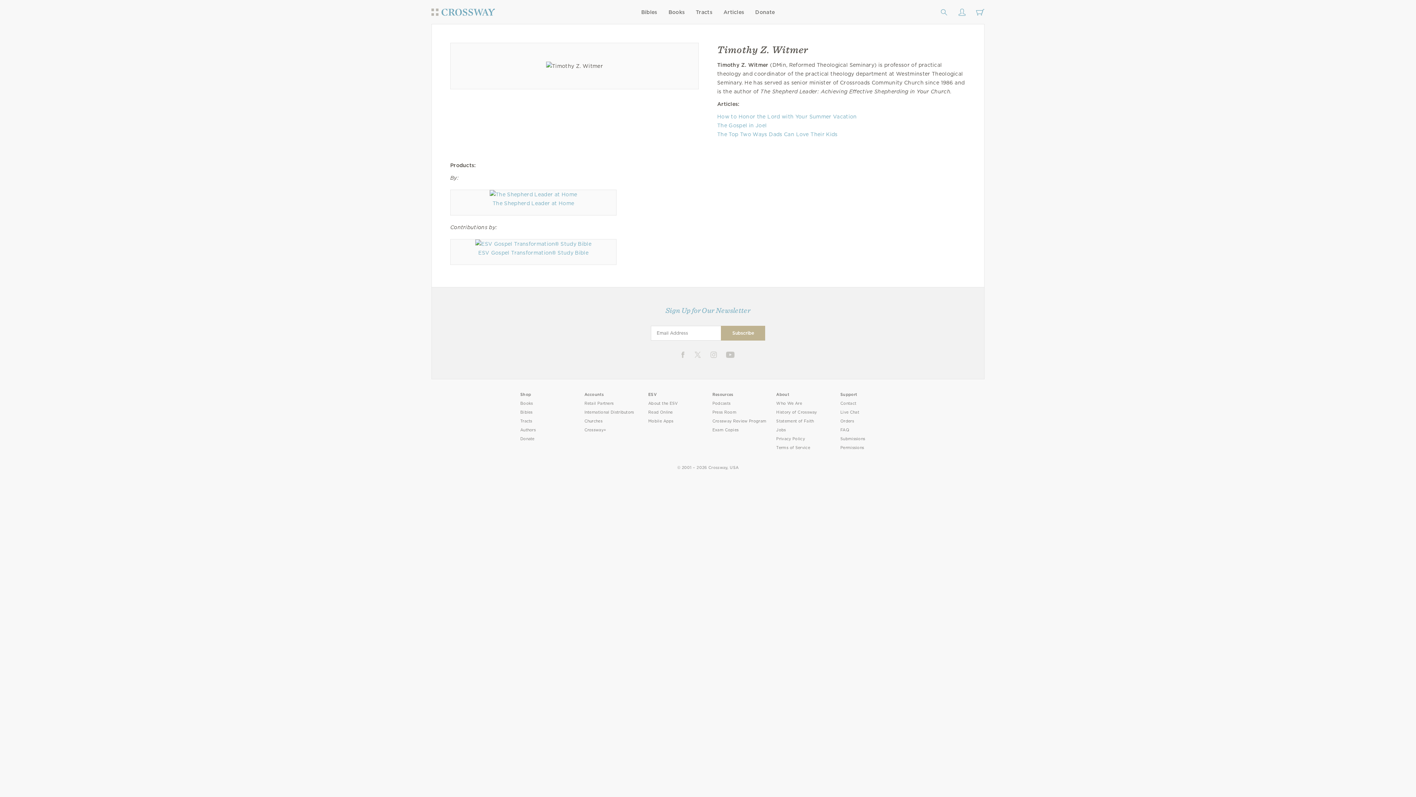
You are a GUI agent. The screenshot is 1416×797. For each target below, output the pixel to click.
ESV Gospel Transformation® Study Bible (533, 253)
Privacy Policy (790, 439)
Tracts (704, 12)
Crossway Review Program (739, 421)
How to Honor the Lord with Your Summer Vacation (787, 117)
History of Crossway (796, 412)
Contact (848, 403)
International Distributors (609, 412)
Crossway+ (595, 430)
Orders (847, 421)
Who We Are (789, 403)
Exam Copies (725, 430)
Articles (733, 12)
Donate (765, 12)
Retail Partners (599, 403)
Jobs (781, 430)
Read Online (660, 412)
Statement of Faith (795, 421)
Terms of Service (793, 447)
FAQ (844, 430)
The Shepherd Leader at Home (533, 203)
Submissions (852, 439)
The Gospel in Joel (742, 125)
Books (677, 12)
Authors (528, 430)
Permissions (852, 447)
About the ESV (663, 403)
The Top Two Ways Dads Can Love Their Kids (777, 134)
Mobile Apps (661, 421)
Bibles (649, 12)
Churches (593, 421)
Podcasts (721, 403)
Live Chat (849, 412)
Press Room (724, 412)
